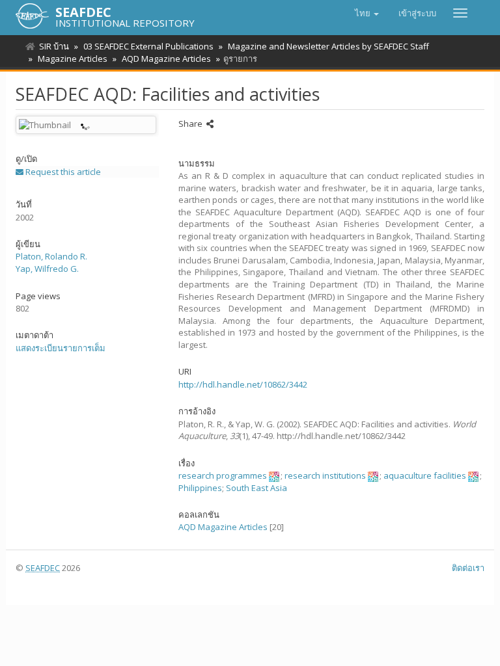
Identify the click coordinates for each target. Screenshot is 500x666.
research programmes (222, 475)
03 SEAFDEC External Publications (148, 46)
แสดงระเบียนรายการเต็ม (60, 348)
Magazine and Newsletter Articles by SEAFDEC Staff (328, 46)
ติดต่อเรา (468, 568)
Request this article (62, 172)
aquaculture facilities (424, 475)
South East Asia (256, 488)
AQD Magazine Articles (166, 58)
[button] (367, 13)
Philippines (200, 488)
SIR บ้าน (54, 46)
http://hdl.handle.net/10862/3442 (242, 384)
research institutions (325, 475)
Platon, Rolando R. (51, 256)
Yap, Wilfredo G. (47, 268)
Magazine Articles (72, 58)
